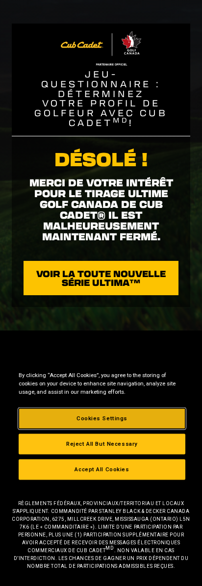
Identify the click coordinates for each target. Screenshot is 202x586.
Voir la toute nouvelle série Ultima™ (101, 277)
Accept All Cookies (102, 469)
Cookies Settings (101, 418)
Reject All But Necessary (102, 443)
